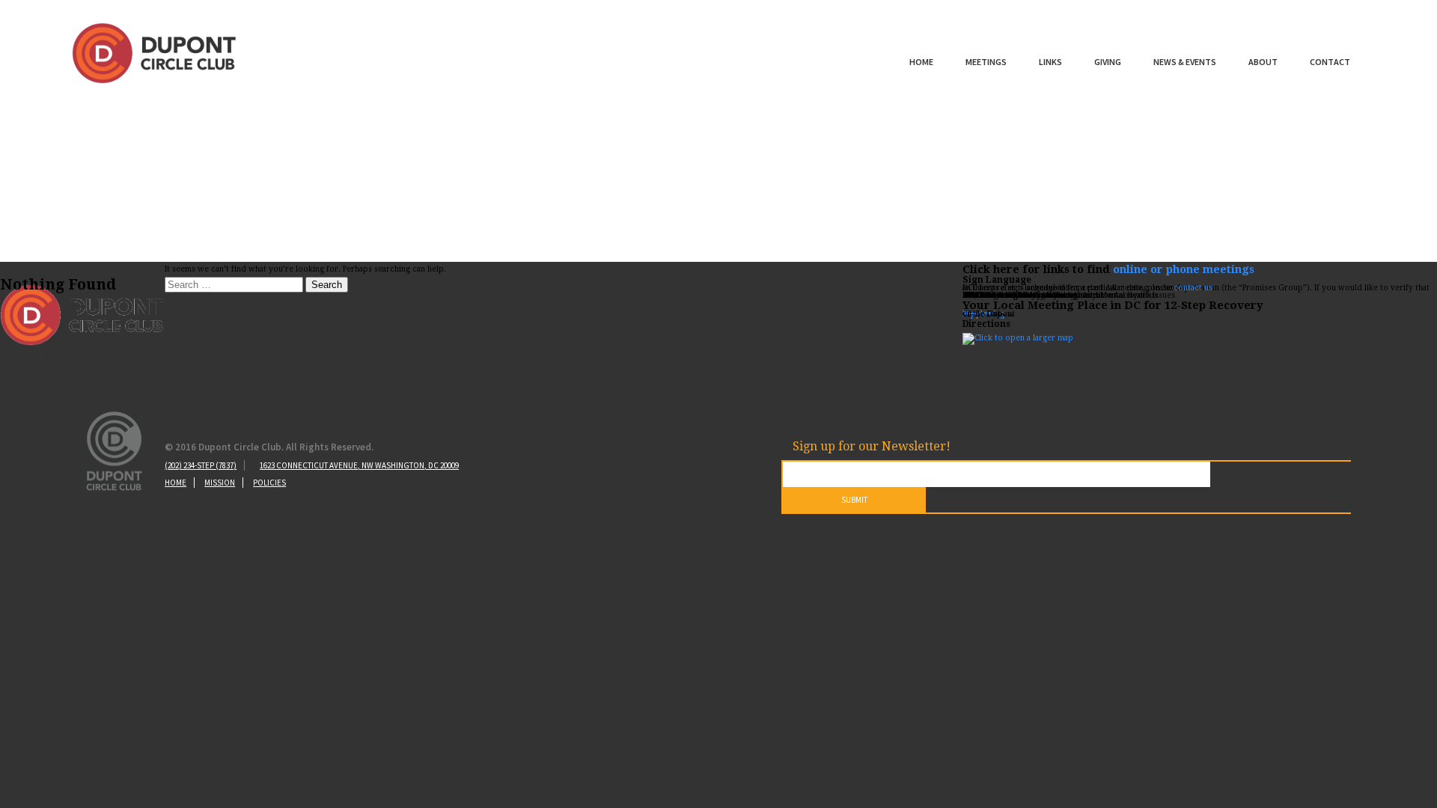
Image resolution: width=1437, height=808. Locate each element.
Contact (1330, 61)
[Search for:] (235, 285)
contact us (1193, 288)
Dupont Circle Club (154, 53)
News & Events (1184, 61)
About (1263, 61)
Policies (269, 482)
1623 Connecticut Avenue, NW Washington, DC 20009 (359, 465)
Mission (219, 482)
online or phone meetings (1183, 269)
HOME (175, 482)
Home (921, 61)
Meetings (986, 61)
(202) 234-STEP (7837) (201, 465)
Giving (1107, 61)
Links (1050, 61)
